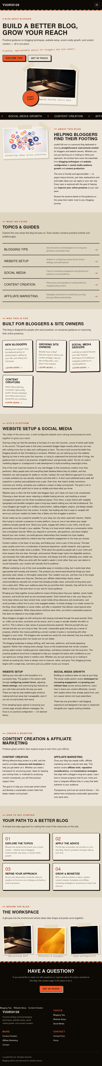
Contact (5, 1044)
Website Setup (20, 1007)
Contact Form (59, 1035)
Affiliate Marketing (10, 1040)
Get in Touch (39, 58)
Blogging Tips (6, 1007)
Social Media (58, 1023)
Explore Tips (14, 58)
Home (55, 1040)
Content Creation (35, 1007)
